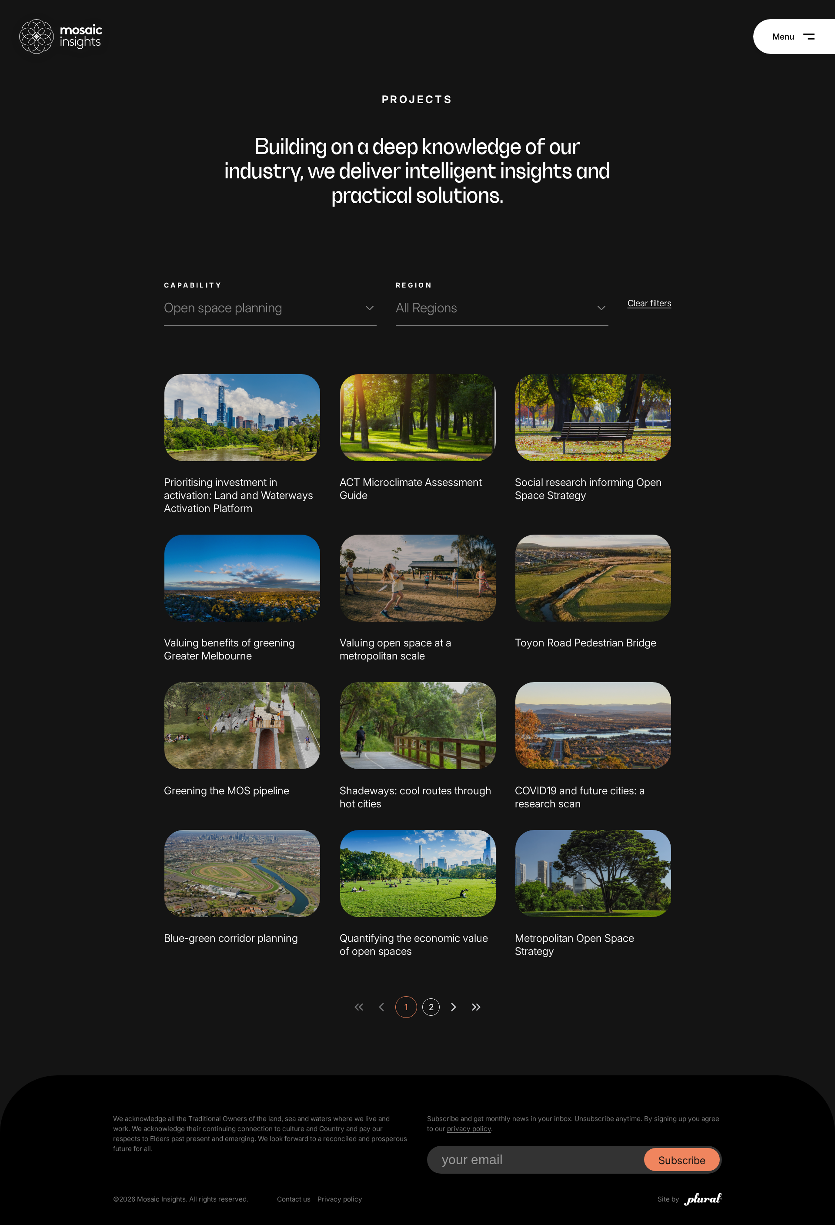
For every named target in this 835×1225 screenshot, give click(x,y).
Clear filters (649, 303)
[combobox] (270, 308)
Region (413, 285)
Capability (193, 285)
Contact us (294, 1199)
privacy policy (469, 1129)
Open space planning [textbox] (223, 307)
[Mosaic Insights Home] (60, 36)
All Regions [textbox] (426, 307)
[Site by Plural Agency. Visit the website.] (703, 1199)
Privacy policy (339, 1199)
